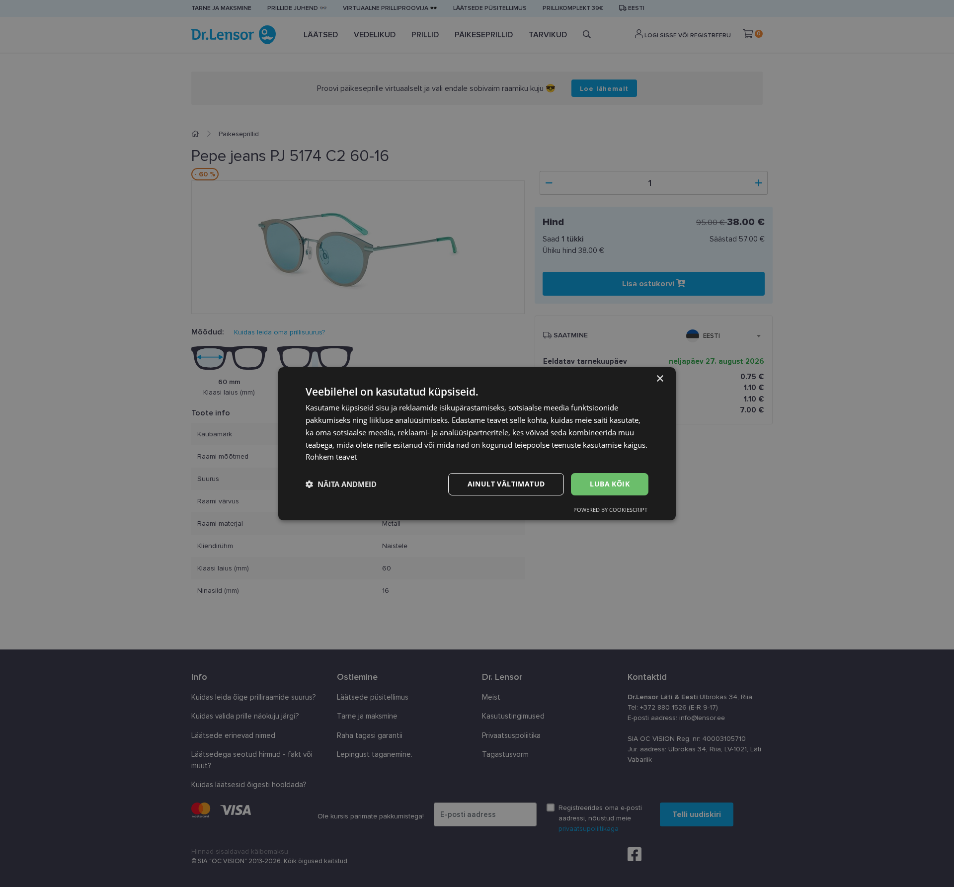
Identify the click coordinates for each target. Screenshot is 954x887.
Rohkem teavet (331, 457)
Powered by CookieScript (610, 509)
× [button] (659, 379)
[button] (341, 484)
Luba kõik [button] (610, 483)
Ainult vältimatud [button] (506, 483)
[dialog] (477, 443)
